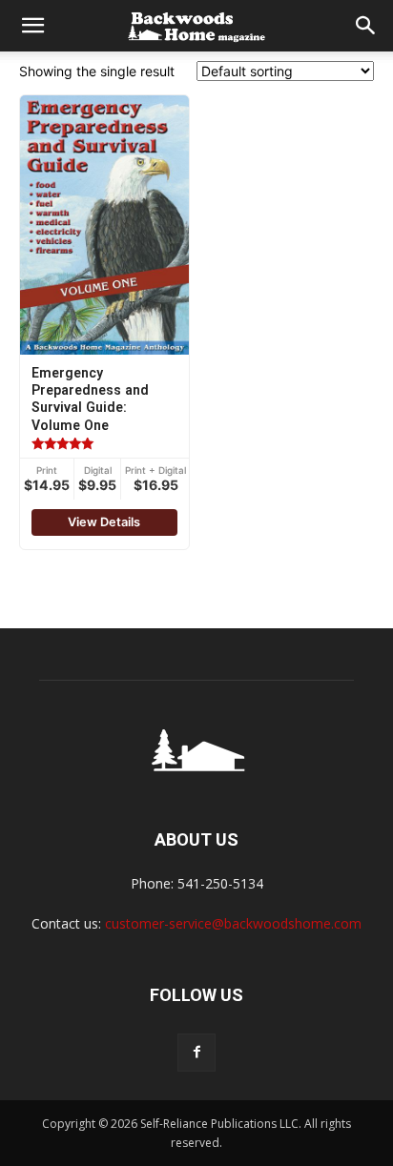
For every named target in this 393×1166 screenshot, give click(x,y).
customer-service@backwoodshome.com (233, 923)
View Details (104, 522)
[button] (32, 25)
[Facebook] (196, 1052)
